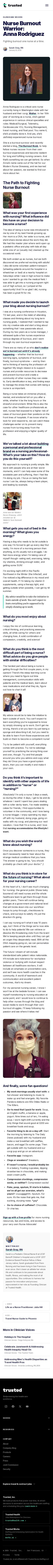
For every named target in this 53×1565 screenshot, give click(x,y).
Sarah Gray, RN (16, 48)
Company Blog (9, 1448)
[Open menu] (47, 5)
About (5, 1444)
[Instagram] (6, 1406)
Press (5, 1460)
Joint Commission (10, 1465)
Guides (6, 1418)
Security (6, 1469)
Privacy (6, 1555)
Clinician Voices (13, 17)
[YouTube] (27, 1406)
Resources (8, 1429)
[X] (20, 1406)
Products (7, 1452)
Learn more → (31, 1506)
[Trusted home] (12, 5)
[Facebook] (13, 1406)
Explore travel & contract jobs (17, 1484)
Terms (16, 1555)
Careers (6, 1456)
